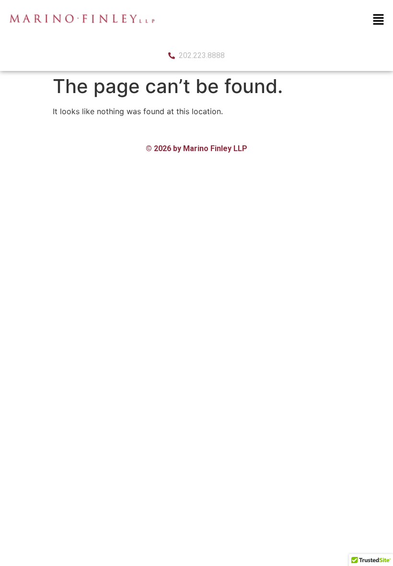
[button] (378, 20)
